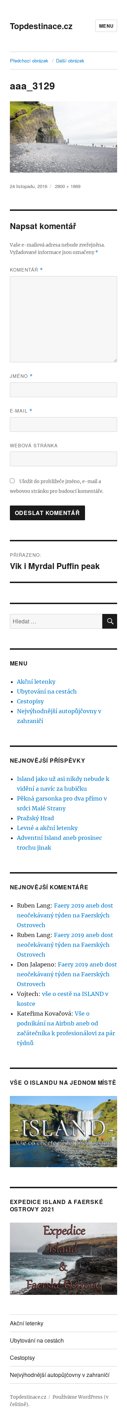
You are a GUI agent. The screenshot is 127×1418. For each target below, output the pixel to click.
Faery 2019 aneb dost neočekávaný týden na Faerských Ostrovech (65, 915)
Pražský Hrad (35, 818)
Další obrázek (70, 60)
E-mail (21, 410)
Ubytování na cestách (47, 691)
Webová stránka (34, 445)
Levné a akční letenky (47, 827)
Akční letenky (36, 681)
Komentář (26, 269)
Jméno (21, 376)
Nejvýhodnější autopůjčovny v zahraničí (59, 1375)
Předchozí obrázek (29, 60)
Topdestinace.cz (41, 26)
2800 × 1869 (67, 186)
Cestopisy (30, 701)
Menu (106, 25)
